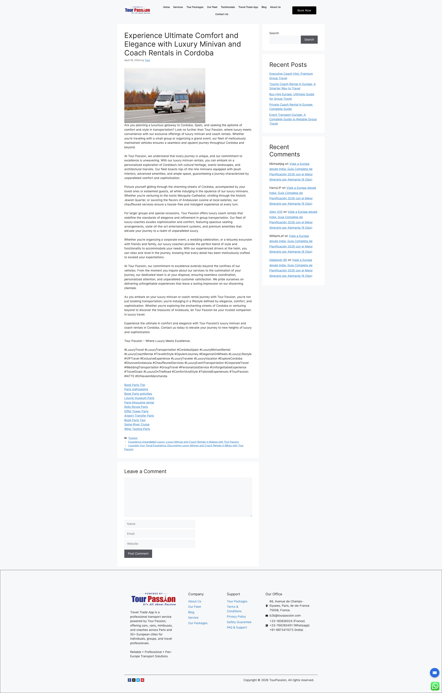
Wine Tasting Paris (137, 429)
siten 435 (275, 212)
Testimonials (228, 7)
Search (274, 33)
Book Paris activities (138, 393)
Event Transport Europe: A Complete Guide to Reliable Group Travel (293, 119)
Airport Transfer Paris (139, 415)
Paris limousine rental (139, 402)
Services (178, 7)
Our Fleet (212, 7)
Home (166, 7)
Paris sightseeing (136, 389)
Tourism (133, 438)
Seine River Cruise (137, 424)
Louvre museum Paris (139, 398)
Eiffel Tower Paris (136, 411)
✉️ (434, 672)
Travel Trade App (248, 7)
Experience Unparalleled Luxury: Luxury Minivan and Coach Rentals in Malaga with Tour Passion (183, 441)
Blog (264, 7)
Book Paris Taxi (135, 420)
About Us (275, 7)
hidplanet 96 (278, 260)
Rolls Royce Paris (136, 407)
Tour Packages (195, 7)
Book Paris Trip (134, 385)
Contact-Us (221, 14)
